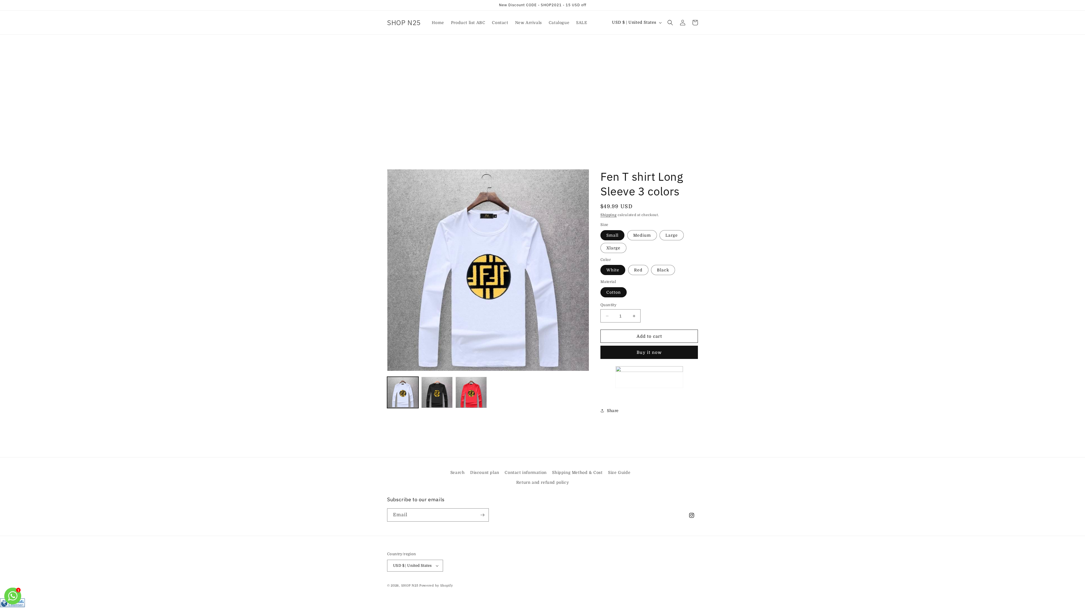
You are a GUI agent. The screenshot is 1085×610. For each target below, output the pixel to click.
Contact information (525, 472)
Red (638, 270)
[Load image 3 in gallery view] (471, 392)
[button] (670, 22)
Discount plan (484, 472)
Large (671, 235)
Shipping (608, 215)
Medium (642, 235)
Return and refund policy (542, 482)
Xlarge (613, 248)
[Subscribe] (482, 515)
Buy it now (649, 352)
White (612, 270)
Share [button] (613, 410)
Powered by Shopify (436, 585)
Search (457, 472)
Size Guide (619, 472)
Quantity (608, 305)
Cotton (613, 292)
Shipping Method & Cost (577, 472)
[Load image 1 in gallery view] (402, 392)
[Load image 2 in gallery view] (437, 392)
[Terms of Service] (649, 377)
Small (612, 235)
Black (663, 270)
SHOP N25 (409, 585)
